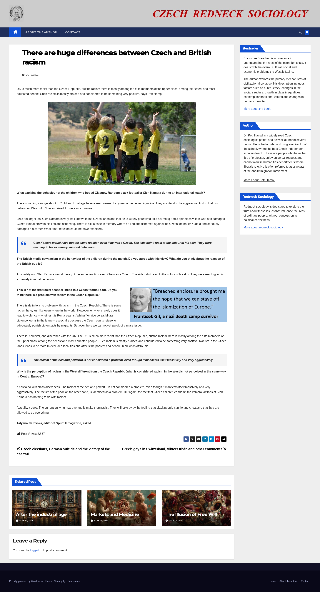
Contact (73, 32)
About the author (41, 32)
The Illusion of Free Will (191, 514)
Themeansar (73, 581)
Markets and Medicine (115, 514)
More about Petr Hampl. (259, 180)
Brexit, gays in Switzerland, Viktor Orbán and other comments (172, 449)
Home (272, 581)
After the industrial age (41, 514)
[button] (300, 32)
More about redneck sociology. (264, 227)
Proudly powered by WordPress (26, 581)
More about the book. (257, 108)
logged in (36, 550)
